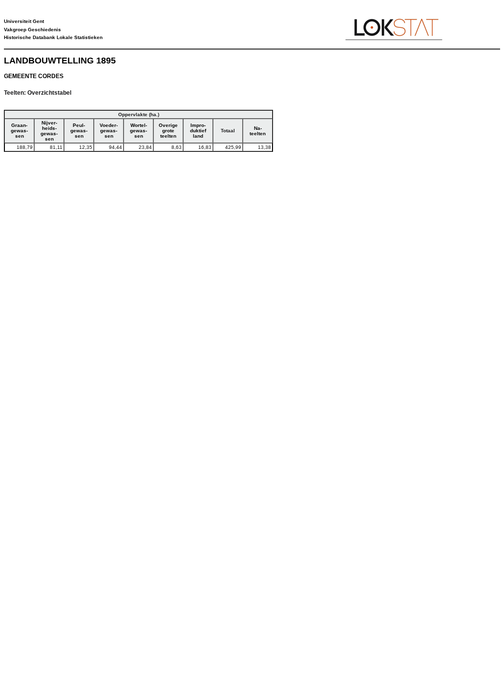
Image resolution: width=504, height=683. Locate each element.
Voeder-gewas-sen (109, 131)
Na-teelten (258, 130)
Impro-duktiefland (198, 131)
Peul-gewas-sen (78, 131)
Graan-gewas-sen (19, 131)
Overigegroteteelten (168, 131)
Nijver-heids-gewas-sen (49, 131)
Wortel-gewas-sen (138, 131)
